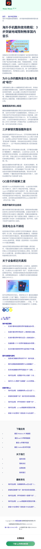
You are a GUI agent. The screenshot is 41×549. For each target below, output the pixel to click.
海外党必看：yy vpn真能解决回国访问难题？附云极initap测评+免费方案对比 (22, 407)
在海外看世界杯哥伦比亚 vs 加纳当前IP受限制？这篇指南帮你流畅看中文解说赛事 (22, 337)
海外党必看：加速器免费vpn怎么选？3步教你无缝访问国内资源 (22, 390)
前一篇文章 (5, 317)
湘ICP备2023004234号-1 (11, 527)
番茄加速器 (18, 521)
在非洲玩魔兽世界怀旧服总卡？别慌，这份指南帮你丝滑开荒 (22, 370)
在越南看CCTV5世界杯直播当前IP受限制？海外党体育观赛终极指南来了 (22, 343)
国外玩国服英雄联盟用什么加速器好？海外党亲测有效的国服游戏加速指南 (22, 364)
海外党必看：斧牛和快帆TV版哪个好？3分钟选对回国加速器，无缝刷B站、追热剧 (22, 402)
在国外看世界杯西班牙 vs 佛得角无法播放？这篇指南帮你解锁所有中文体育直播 (22, 332)
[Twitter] (7, 310)
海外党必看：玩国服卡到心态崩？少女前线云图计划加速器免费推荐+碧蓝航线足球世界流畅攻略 (22, 375)
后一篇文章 (5, 319)
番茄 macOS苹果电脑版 (22, 438)
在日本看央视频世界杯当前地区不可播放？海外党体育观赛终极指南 (22, 349)
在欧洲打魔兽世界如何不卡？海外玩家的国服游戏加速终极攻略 (22, 358)
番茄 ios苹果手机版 (22, 442)
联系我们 (22, 472)
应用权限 (22, 468)
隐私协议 (22, 463)
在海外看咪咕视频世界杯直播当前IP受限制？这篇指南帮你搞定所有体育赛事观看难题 (22, 326)
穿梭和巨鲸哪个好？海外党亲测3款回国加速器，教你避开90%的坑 (22, 396)
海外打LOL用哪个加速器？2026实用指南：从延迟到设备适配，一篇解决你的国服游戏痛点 (22, 381)
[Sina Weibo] (10, 310)
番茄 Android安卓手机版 (22, 447)
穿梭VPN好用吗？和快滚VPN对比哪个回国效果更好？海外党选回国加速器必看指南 (22, 413)
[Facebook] (4, 310)
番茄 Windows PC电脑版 (22, 433)
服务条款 (22, 459)
